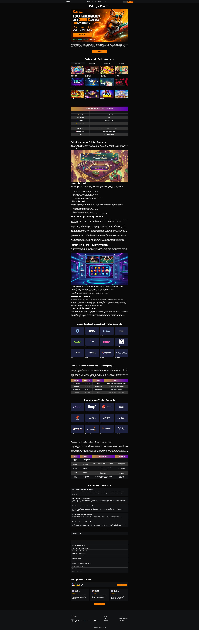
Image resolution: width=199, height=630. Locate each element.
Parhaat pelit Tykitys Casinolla (78, 545)
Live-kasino (91, 63)
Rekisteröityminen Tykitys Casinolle (79, 550)
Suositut (77, 63)
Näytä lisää (99, 603)
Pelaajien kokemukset (77, 571)
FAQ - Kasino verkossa (77, 568)
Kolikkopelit (120, 63)
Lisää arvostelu (122, 584)
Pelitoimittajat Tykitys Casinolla (78, 566)
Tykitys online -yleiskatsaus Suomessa (80, 548)
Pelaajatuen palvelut (76, 558)
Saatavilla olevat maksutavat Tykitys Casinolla (81, 563)
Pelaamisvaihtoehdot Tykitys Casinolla (80, 555)
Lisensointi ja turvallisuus (77, 561)
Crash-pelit (106, 63)
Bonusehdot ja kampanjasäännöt (79, 553)
